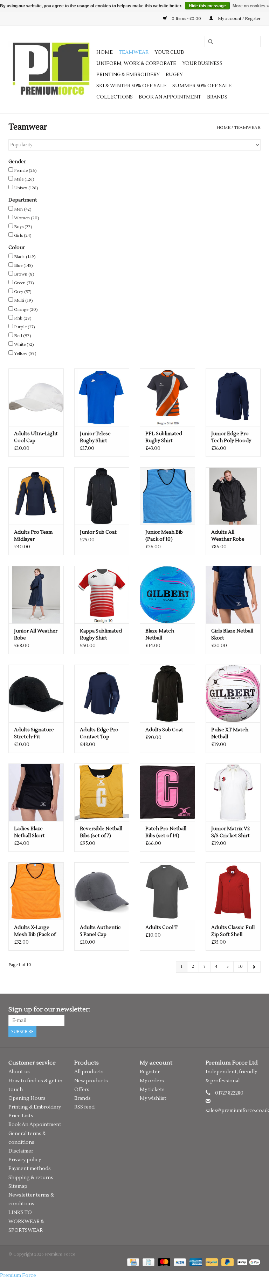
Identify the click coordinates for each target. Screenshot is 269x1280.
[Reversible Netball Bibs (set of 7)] (102, 792)
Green (24, 283)
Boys (23, 226)
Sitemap (17, 1186)
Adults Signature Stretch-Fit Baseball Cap (34, 733)
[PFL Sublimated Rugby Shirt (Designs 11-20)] (167, 397)
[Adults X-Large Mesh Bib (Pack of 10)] (36, 891)
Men (23, 209)
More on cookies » (251, 5)
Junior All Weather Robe (35, 634)
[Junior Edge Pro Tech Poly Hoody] (233, 397)
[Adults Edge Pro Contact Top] (102, 693)
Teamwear (134, 52)
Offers (81, 1090)
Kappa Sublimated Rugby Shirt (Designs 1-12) (101, 635)
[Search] (208, 42)
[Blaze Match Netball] (167, 594)
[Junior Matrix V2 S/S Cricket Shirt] (233, 792)
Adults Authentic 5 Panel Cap (100, 931)
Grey (23, 291)
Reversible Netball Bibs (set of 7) (101, 832)
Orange (26, 309)
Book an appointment (170, 97)
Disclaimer (20, 1151)
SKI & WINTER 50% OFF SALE (131, 86)
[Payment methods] (132, 1262)
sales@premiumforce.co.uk (237, 1110)
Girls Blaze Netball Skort (232, 634)
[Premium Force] (51, 69)
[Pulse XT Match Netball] (233, 693)
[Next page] (254, 966)
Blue (23, 265)
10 (240, 966)
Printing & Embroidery (128, 75)
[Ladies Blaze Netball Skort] (36, 792)
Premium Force (18, 1275)
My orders (152, 1081)
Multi (23, 300)
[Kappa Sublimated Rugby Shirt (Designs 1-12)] (102, 594)
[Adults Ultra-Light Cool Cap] (36, 397)
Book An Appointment (34, 1124)
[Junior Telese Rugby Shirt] (102, 397)
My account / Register (239, 18)
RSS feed (84, 1107)
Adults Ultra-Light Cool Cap (36, 437)
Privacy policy (24, 1160)
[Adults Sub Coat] (167, 693)
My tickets (152, 1090)
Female (25, 170)
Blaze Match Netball (159, 634)
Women (26, 218)
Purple (24, 327)
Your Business (202, 63)
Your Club (169, 52)
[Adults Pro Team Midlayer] (36, 496)
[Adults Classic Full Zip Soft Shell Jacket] (233, 891)
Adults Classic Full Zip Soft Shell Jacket (233, 931)
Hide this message (207, 5)
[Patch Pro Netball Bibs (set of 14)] (167, 792)
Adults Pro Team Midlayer (33, 535)
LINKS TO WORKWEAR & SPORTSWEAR (26, 1221)
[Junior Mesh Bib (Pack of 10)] (167, 496)
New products (91, 1081)
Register (150, 1072)
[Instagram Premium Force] (255, 1009)
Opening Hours (27, 1098)
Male (24, 179)
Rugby (174, 75)
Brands (217, 97)
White (24, 344)
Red (22, 335)
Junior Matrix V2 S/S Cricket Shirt (230, 832)
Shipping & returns (30, 1178)
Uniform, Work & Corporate (136, 63)
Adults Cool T (161, 927)
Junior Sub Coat (98, 532)
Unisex (26, 188)
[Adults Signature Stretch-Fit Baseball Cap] (36, 693)
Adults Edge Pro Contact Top (99, 733)
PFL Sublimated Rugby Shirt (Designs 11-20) (163, 437)
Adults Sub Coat (164, 730)
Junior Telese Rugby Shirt (95, 437)
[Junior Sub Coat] (102, 496)
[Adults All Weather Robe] (233, 496)
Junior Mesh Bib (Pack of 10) (164, 535)
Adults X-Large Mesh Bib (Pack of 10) (35, 931)
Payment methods (29, 1168)
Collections (114, 97)
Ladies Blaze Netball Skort (29, 832)
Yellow (25, 353)
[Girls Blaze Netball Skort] (233, 594)
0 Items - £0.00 (186, 18)
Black (25, 256)
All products (89, 1072)
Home (104, 52)
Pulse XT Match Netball (229, 733)
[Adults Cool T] (167, 891)
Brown (24, 274)
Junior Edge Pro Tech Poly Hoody (231, 437)
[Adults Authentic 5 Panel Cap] (102, 891)
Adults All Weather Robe (227, 535)
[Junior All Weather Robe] (36, 594)
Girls (23, 235)
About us (19, 1072)
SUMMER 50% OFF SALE (202, 86)
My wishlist (153, 1098)
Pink (23, 318)
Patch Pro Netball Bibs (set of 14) (165, 832)
